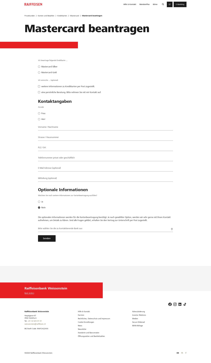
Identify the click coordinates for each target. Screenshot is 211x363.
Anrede (41, 107)
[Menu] (170, 4)
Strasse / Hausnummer (48, 137)
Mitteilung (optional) (47, 178)
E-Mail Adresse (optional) (49, 168)
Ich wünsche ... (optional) (48, 80)
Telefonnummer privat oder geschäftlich (56, 157)
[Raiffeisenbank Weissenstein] (33, 4)
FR (182, 353)
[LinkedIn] (180, 304)
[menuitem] (130, 4)
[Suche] (163, 4)
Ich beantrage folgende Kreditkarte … (53, 60)
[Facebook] (170, 304)
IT (185, 353)
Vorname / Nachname (48, 127)
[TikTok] (184, 304)
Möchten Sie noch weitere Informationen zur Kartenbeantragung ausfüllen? (67, 195)
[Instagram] (175, 304)
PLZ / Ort (42, 147)
